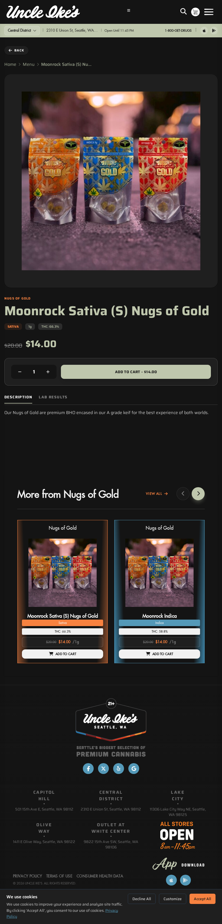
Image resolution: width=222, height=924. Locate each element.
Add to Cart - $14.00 (136, 372)
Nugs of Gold (63, 528)
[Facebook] (88, 768)
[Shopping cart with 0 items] (195, 12)
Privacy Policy (27, 876)
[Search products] (183, 12)
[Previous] (183, 493)
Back (19, 50)
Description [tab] (18, 397)
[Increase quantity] (48, 371)
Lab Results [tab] (53, 397)
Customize (173, 899)
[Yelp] (118, 768)
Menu (29, 64)
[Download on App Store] (204, 30)
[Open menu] (209, 11)
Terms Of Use (59, 876)
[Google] (133, 768)
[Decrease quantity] (19, 371)
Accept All (202, 899)
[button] (62, 591)
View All (154, 494)
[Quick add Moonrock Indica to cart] (191, 609)
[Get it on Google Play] (214, 30)
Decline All (141, 899)
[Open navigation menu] (128, 12)
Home (10, 64)
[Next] (198, 493)
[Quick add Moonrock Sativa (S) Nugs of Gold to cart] (94, 609)
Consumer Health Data (100, 876)
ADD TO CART (66, 654)
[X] (103, 768)
